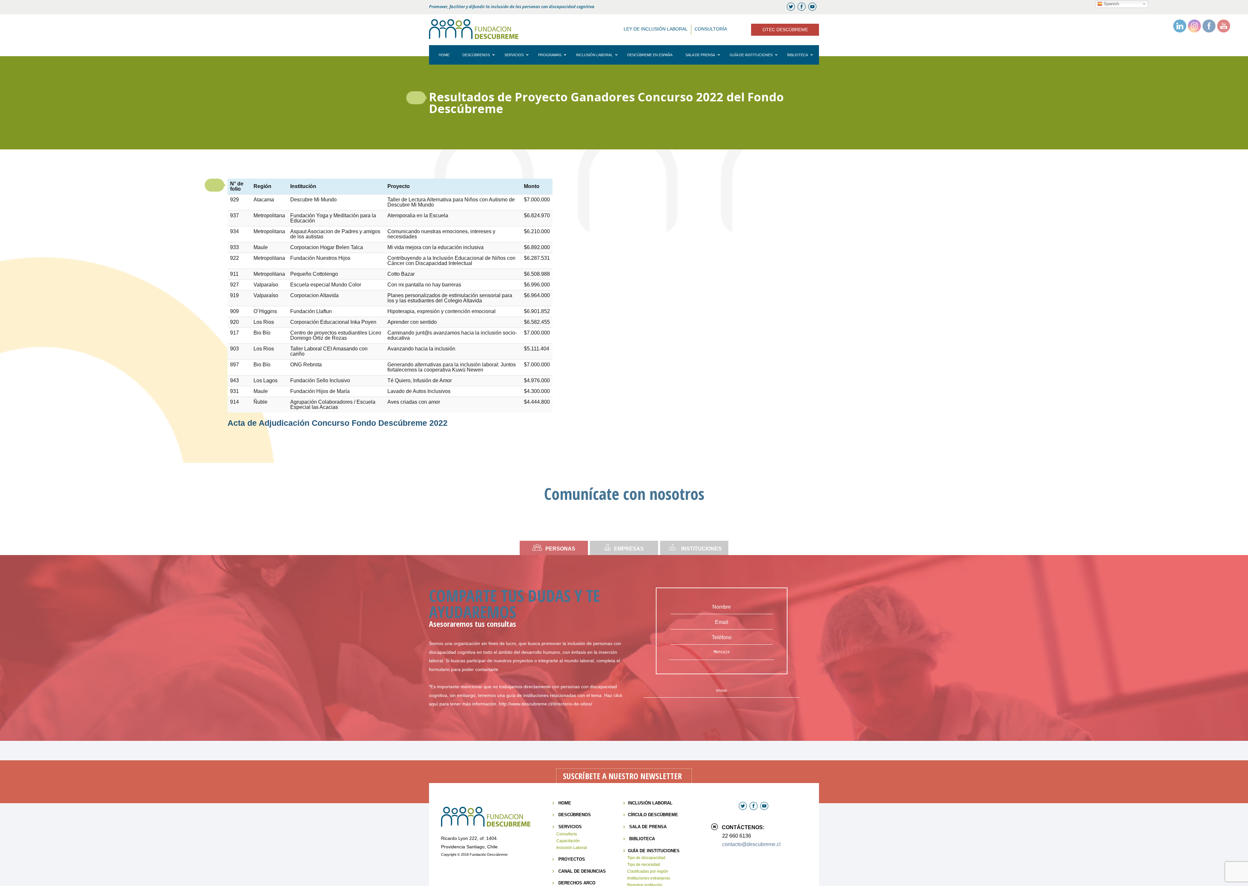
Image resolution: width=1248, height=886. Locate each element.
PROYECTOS (571, 859)
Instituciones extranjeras (648, 878)
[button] (416, 97)
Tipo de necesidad (643, 864)
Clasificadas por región (647, 871)
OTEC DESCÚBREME (785, 29)
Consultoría (566, 834)
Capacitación (568, 841)
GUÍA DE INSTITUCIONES (654, 850)
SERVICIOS (570, 826)
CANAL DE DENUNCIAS (582, 871)
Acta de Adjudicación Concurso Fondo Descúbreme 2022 (338, 422)
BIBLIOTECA (642, 838)
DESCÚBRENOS (574, 814)
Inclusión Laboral (571, 847)
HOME (564, 803)
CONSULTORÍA (711, 29)
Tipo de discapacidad (646, 857)
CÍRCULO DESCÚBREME (653, 814)
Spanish (1110, 3)
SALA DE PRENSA (648, 826)
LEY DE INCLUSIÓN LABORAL (656, 29)
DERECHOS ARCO (576, 882)
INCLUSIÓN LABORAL (650, 803)
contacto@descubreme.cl (751, 844)
